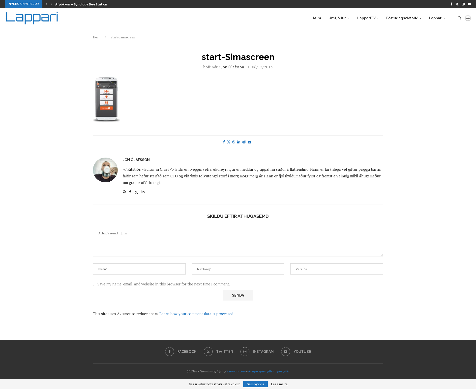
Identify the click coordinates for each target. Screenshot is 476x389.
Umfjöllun (337, 18)
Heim (316, 18)
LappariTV (366, 18)
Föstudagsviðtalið (402, 18)
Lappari (436, 18)
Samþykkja (255, 384)
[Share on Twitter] (228, 141)
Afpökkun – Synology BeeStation (81, 4)
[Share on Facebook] (224, 141)
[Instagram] (463, 4)
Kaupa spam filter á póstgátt (269, 371)
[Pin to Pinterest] (233, 141)
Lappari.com (236, 371)
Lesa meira (279, 384)
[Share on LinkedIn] (238, 141)
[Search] (459, 18)
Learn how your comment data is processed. (196, 313)
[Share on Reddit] (244, 141)
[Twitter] (457, 4)
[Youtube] (469, 4)
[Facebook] (451, 4)
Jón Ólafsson (232, 67)
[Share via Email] (249, 141)
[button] (46, 4)
